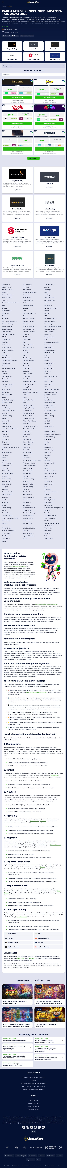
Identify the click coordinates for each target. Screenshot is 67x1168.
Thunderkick (6, 513)
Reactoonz (43, 823)
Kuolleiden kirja (34, 823)
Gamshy (46, 371)
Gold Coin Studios (49, 376)
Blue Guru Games (28, 321)
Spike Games (27, 500)
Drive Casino (27, 339)
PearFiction (47, 447)
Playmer (4, 458)
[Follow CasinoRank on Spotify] (39, 1131)
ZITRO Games (48, 538)
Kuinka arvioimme (33, 1110)
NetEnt (46, 429)
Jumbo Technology (8, 400)
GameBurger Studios (8, 368)
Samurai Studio (7, 484)
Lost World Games (50, 410)
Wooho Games (27, 533)
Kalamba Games (7, 403)
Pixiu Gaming (48, 450)
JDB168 (4, 397)
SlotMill (46, 494)
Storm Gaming (6, 508)
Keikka (25, 403)
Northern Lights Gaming (51, 434)
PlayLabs (47, 455)
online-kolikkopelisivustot (18, 566)
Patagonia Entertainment (10, 447)
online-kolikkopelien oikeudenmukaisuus (46, 604)
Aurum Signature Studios (10, 303)
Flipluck (46, 358)
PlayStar (4, 460)
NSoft (25, 437)
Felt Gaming (27, 358)
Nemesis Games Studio (9, 429)
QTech (46, 466)
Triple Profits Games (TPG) (10, 518)
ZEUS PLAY (5, 538)
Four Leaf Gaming (28, 360)
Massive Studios (28, 416)
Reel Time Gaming (50, 473)
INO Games (5, 392)
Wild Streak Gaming (8, 531)
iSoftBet (25, 395)
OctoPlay (5, 439)
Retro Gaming (6, 479)
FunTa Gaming (48, 363)
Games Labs (48, 368)
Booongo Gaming (28, 326)
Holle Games (48, 384)
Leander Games (49, 405)
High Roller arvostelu (17, 151)
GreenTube (26, 379)
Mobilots (5, 424)
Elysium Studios (28, 345)
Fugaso (25, 363)
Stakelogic (26, 505)
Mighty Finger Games (30, 421)
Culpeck (46, 334)
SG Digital (5, 487)
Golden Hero (6, 379)
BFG (45, 316)
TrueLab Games (28, 518)
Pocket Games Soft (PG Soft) (32, 460)
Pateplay (26, 447)
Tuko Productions (49, 518)
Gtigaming (47, 379)
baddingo (47, 305)
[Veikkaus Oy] (6, 1151)
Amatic (4, 292)
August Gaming (28, 300)
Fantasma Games (49, 353)
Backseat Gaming (28, 305)
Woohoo (47, 533)
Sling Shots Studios (50, 492)
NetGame (5, 431)
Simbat (25, 489)
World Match (6, 536)
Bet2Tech (5, 313)
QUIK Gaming (27, 468)
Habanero (5, 381)
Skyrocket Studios (7, 492)
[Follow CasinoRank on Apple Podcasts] (43, 1131)
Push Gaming (6, 466)
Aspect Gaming (7, 297)
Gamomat (26, 371)
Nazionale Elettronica (29, 426)
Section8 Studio (28, 484)
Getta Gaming (6, 376)
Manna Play (48, 413)
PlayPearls (26, 458)
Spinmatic (26, 502)
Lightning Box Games (8, 410)
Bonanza (46, 869)
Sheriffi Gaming (28, 487)
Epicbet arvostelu (49, 151)
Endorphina (48, 345)
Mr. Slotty (26, 424)
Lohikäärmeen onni (28, 920)
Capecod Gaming (28, 329)
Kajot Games (48, 400)
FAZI (24, 355)
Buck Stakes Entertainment (52, 326)
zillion (25, 538)
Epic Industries (27, 347)
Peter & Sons (27, 450)
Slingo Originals (7, 494)
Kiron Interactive (49, 403)
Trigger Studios (28, 515)
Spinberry (5, 502)
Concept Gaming (28, 332)
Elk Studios (5, 345)
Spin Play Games (49, 500)
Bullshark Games (7, 329)
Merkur (46, 418)
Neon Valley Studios (29, 429)
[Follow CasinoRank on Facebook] (23, 1131)
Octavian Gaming (49, 437)
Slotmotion (5, 497)
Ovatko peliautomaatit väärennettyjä (33, 1081)
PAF (45, 445)
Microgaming (6, 421)
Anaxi (46, 292)
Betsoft (4, 316)
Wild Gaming (48, 528)
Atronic (4, 300)
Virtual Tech (27, 521)
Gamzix (4, 374)
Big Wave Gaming (49, 318)
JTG (45, 397)
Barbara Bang (6, 311)
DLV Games (26, 337)
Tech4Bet (47, 510)
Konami (4, 405)
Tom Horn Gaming (29, 513)
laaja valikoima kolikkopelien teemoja (36, 692)
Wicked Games (6, 528)
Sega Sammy (48, 484)
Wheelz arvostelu (49, 126)
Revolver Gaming (28, 479)
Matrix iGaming (49, 416)
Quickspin (5, 468)
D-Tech (4, 337)
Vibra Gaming (6, 521)
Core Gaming (48, 332)
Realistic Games (28, 471)
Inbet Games (6, 389)
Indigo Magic (27, 389)
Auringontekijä (49, 300)
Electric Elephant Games (51, 342)
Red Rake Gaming (49, 471)
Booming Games (7, 326)
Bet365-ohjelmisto (28, 313)
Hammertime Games (29, 381)
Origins (46, 442)
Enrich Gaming (6, 347)
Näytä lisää (32, 158)
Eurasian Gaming (7, 350)
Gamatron (5, 366)
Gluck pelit (26, 376)
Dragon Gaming (49, 337)
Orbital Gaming (28, 442)
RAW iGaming (6, 471)
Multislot (47, 424)
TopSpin (46, 513)
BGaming (5, 318)
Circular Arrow (6, 332)
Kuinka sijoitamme (33, 1113)
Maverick (5, 418)
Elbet (24, 342)
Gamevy (4, 371)
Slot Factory (27, 494)
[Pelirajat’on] (35, 1151)
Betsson (25, 316)
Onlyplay (5, 442)
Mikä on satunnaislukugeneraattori (33, 1093)
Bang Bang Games (50, 308)
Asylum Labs (27, 297)
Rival (45, 479)
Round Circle (6, 481)
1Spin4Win (5, 284)
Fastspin (4, 355)
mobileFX (47, 421)
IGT (45, 387)
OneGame (47, 439)
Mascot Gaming (7, 416)
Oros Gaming (6, 445)
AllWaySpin (47, 290)
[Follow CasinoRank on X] (31, 1131)
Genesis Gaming (28, 374)
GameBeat (47, 366)
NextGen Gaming (49, 431)
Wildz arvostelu (49, 100)
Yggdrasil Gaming (28, 536)
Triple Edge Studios (50, 515)
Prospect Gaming (49, 463)
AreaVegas (47, 295)
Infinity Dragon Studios (51, 389)
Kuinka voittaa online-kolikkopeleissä (33, 1090)
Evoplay (25, 350)
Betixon (46, 313)
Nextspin (5, 434)
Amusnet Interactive (29, 292)
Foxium (46, 360)
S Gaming (47, 481)
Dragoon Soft (6, 339)
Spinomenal (48, 502)
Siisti (45, 487)
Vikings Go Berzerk (55, 847)
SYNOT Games (27, 510)
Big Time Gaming (28, 318)
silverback (5, 489)
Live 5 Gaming (27, 410)
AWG (3, 305)
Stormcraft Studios (29, 508)
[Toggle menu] (3, 2)
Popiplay (47, 460)
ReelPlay (25, 476)
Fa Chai (25, 353)
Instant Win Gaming (50, 392)
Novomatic (5, 437)
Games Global (27, 368)
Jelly (24, 397)
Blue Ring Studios (49, 321)
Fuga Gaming (6, 363)
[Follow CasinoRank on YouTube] (35, 1131)
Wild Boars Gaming (29, 528)
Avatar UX (26, 303)
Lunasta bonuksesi (17, 97)
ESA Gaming (48, 347)
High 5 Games (48, 381)
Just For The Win (28, 400)
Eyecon (4, 353)
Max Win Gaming (28, 418)
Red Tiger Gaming (7, 473)
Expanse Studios (49, 350)
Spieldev (4, 500)
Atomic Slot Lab (49, 297)
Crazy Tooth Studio (8, 334)
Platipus (46, 452)
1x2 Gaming (27, 284)
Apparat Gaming (7, 295)
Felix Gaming (6, 358)
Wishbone (47, 531)
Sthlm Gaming (48, 505)
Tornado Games (7, 515)
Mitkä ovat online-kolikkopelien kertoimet (33, 1087)
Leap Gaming (6, 408)
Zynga (4, 541)
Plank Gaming (6, 452)
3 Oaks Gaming (7, 287)
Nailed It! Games (7, 426)
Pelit (3, 450)
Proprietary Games (29, 463)
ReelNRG (5, 476)
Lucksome (5, 413)
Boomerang (48, 324)
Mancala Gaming (28, 413)
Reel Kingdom (27, 473)
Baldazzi (4, 308)
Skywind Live (27, 492)
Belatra (46, 311)
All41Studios (27, 290)
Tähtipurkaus (58, 775)
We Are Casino (27, 523)
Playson (46, 458)
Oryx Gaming (27, 445)
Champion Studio (49, 329)
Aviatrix (46, 303)
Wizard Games (6, 533)
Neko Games (48, 426)
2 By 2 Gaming (48, 284)
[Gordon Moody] (50, 1151)
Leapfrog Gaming (28, 408)
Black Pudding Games (9, 321)
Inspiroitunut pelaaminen (31, 392)
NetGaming (26, 431)
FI (32, 1135)
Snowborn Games (28, 497)
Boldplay (26, 324)
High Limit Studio (28, 384)
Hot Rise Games (7, 387)
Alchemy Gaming (7, 290)
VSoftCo (46, 521)
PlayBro (25, 455)
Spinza (4, 505)
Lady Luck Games (28, 405)
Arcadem (26, 295)
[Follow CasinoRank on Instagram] (27, 1131)
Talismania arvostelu (17, 100)
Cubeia (25, 334)
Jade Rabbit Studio (50, 395)
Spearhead (47, 497)
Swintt (4, 510)
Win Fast (26, 531)
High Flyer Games (7, 384)
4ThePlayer (26, 287)
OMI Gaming (27, 439)
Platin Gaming (27, 452)
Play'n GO (5, 455)
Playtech (31, 962)
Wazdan (4, 523)
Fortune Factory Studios (9, 360)
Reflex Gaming (48, 476)
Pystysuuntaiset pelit (29, 466)
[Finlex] (16, 1151)
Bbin (24, 311)
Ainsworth (47, 287)
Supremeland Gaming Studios (53, 508)
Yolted (46, 536)
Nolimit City (26, 434)
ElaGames (5, 342)
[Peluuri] (24, 1151)
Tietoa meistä (33, 1104)
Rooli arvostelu (17, 126)
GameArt (26, 366)
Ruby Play (26, 481)
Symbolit (33, 1084)
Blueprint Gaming (7, 324)
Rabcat (46, 468)
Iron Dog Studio (7, 395)
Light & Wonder (49, 408)
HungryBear (27, 387)
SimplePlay (47, 489)
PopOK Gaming (7, 463)
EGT (45, 339)
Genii (46, 374)
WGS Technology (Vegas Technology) (51, 524)
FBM (45, 355)
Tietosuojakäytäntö (33, 1107)
